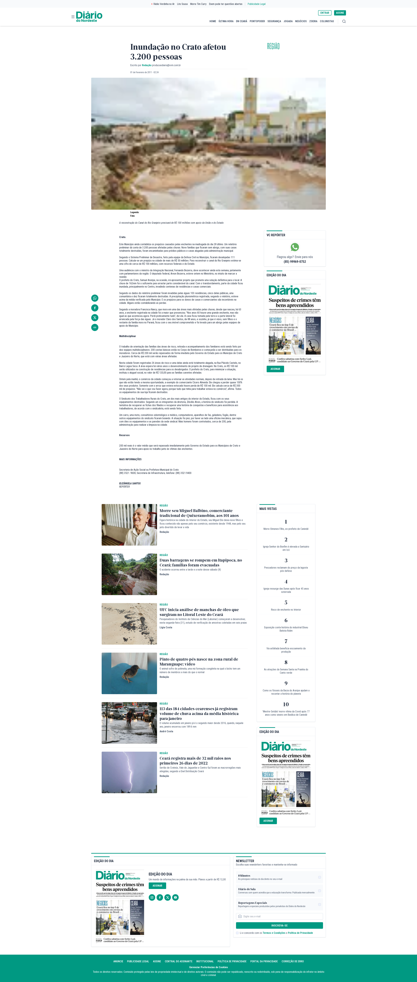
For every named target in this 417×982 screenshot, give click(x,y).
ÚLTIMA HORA (226, 21)
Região (273, 46)
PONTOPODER (257, 21)
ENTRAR (324, 12)
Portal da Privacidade (264, 961)
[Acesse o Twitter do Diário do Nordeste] (167, 897)
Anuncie (118, 961)
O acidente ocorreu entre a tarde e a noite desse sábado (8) (190, 569)
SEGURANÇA (274, 21)
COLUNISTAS (327, 21)
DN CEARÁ (241, 21)
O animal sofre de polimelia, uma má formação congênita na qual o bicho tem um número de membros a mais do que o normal (200, 670)
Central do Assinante (178, 961)
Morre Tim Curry (198, 4)
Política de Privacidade (300, 932)
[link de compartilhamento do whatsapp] (94, 298)
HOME (212, 21)
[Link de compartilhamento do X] (94, 317)
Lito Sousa (182, 4)
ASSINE (340, 12)
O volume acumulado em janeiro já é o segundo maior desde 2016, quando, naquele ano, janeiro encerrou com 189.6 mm (201, 725)
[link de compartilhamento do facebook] (94, 307)
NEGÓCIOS (301, 21)
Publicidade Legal (257, 4)
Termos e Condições (274, 932)
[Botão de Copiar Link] (94, 327)
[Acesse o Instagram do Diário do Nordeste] (152, 897)
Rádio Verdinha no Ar (164, 4)
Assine (157, 961)
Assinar (275, 368)
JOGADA (288, 21)
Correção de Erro (293, 961)
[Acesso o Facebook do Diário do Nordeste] (160, 897)
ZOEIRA (313, 21)
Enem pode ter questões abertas (225, 4)
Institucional (205, 961)
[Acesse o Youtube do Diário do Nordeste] (175, 897)
